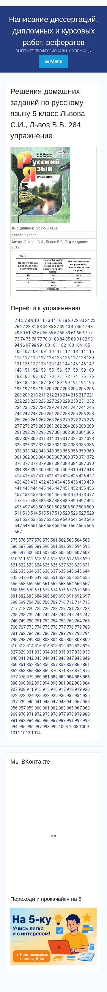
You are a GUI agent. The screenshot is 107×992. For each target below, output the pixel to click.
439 (90, 482)
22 (76, 320)
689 (54, 596)
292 (26, 432)
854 (38, 664)
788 (54, 633)
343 (42, 451)
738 (22, 614)
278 (26, 426)
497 (26, 507)
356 (74, 451)
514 (34, 513)
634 (30, 571)
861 (86, 664)
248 (34, 413)
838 (78, 652)
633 (22, 571)
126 (66, 357)
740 (38, 614)
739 (30, 614)
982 (22, 720)
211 (42, 395)
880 (38, 677)
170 (50, 376)
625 (46, 565)
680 (86, 590)
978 (70, 714)
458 (26, 494)
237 (34, 407)
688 (46, 596)
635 (38, 571)
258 (90, 413)
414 (18, 475)
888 (14, 683)
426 (82, 475)
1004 (63, 726)
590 (46, 546)
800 (38, 639)
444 (34, 488)
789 (62, 633)
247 (26, 413)
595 (86, 546)
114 (82, 351)
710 (62, 602)
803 (46, 639)
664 (70, 583)
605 (62, 552)
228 (58, 401)
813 (22, 645)
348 (50, 451)
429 (26, 482)
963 (62, 708)
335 (82, 444)
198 (34, 388)
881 (46, 677)
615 (54, 558)
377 (26, 463)
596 (14, 552)
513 (26, 513)
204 (74, 388)
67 (84, 332)
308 (26, 438)
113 (74, 351)
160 (90, 370)
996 (30, 726)
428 (18, 482)
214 (66, 395)
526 (74, 513)
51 (28, 332)
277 (18, 426)
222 (18, 401)
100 (46, 345)
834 (46, 652)
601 (38, 552)
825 (86, 645)
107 (26, 351)
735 (14, 614)
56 (50, 332)
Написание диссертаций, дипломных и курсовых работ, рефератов (53, 31)
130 (90, 357)
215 (74, 395)
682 (22, 596)
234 (18, 407)
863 (22, 670)
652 (62, 577)
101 (54, 345)
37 (56, 326)
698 (14, 602)
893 (38, 683)
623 (30, 565)
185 (26, 382)
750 (30, 621)
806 (70, 639)
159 (82, 370)
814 (30, 645)
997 (38, 726)
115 (90, 351)
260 (26, 420)
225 (34, 401)
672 (46, 590)
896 (54, 683)
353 (58, 451)
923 (22, 695)
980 (86, 714)
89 (73, 339)
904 (86, 683)
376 (18, 463)
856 (46, 664)
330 (50, 444)
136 (26, 364)
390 (90, 463)
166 (34, 376)
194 (82, 382)
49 (17, 332)
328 (42, 444)
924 (30, 695)
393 (26, 469)
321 (74, 438)
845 (54, 658)
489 (66, 500)
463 (42, 494)
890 (22, 683)
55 (45, 332)
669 (22, 590)
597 (22, 552)
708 (46, 602)
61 (73, 332)
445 (42, 488)
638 (62, 571)
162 (18, 376)
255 (74, 413)
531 (18, 519)
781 (14, 633)
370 (74, 457)
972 (38, 714)
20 (70, 320)
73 (17, 339)
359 (82, 451)
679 (78, 590)
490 (74, 500)
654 (78, 577)
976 (54, 714)
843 (38, 658)
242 (74, 407)
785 (38, 633)
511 (18, 513)
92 (84, 339)
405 (58, 469)
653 (70, 577)
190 (66, 382)
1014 (36, 733)
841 (22, 658)
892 (30, 683)
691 (70, 596)
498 (34, 507)
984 (30, 720)
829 (22, 652)
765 (86, 621)
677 (70, 590)
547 (18, 525)
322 (82, 438)
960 (38, 708)
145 (74, 364)
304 (82, 432)
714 (78, 602)
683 (30, 596)
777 (62, 627)
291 (18, 432)
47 (84, 326)
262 (42, 420)
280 (42, 426)
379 (42, 463)
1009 (84, 726)
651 (54, 577)
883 (62, 677)
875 (86, 670)
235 (26, 407)
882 (54, 677)
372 (90, 457)
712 (70, 602)
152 (34, 370)
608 (86, 552)
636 (46, 571)
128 (82, 357)
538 (50, 519)
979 (78, 714)
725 (38, 608)
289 (90, 426)
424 (66, 475)
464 (50, 494)
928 (46, 695)
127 (74, 357)
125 (58, 357)
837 (70, 652)
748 (14, 621)
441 (18, 488)
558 (50, 525)
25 (93, 320)
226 (42, 401)
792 (70, 633)
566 (90, 525)
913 (38, 689)
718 (22, 608)
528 (90, 513)
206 (90, 388)
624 (38, 565)
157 (66, 370)
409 (66, 469)
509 (90, 507)
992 (78, 720)
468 (66, 494)
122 (42, 357)
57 (56, 332)
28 (28, 326)
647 (22, 577)
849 (86, 658)
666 (78, 583)
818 (54, 645)
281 (50, 426)
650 (46, 577)
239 (50, 407)
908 (22, 689)
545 (90, 519)
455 (82, 488)
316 (58, 438)
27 (22, 326)
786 (46, 633)
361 (18, 457)
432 (42, 482)
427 (90, 475)
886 (86, 677)
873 (70, 670)
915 (46, 689)
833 (38, 652)
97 (28, 345)
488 (58, 500)
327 (34, 444)
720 (30, 608)
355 (66, 451)
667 (86, 583)
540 (66, 519)
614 (46, 558)
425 (74, 475)
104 (78, 345)
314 (50, 438)
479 (26, 500)
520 (66, 513)
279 (34, 426)
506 (66, 507)
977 (62, 714)
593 (70, 546)
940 (30, 701)
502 (58, 507)
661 (46, 583)
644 (86, 571)
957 (22, 708)
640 (70, 571)
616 (62, 558)
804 (54, 639)
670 (30, 590)
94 (17, 345)
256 (82, 413)
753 (46, 621)
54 (39, 332)
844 (46, 658)
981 (14, 720)
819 (62, 645)
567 (18, 531)
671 (38, 590)
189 (58, 382)
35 (50, 326)
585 (86, 540)
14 (53, 320)
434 (58, 482)
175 (82, 376)
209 (26, 395)
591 (54, 546)
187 (42, 382)
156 (58, 370)
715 (86, 602)
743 (54, 614)
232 (90, 401)
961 (46, 708)
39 (62, 326)
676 (62, 590)
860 (78, 664)
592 (62, 546)
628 (70, 565)
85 (67, 339)
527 (82, 513)
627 (62, 565)
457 (18, 494)
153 (42, 370)
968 (86, 708)
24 (87, 320)
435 (66, 482)
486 (42, 500)
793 (78, 633)
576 (22, 540)
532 (26, 519)
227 (50, 401)
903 (78, 683)
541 (74, 519)
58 (62, 332)
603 (54, 552)
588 (30, 546)
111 (58, 351)
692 (78, 596)
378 (34, 463)
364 (42, 457)
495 (18, 507)
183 (18, 382)
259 (18, 420)
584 (78, 540)
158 (74, 370)
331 (58, 444)
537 (42, 519)
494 (90, 500)
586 (14, 546)
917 (62, 689)
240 (58, 407)
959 (30, 708)
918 (70, 689)
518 (58, 513)
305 (90, 432)
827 (14, 652)
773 (30, 627)
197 (26, 388)
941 (38, 701)
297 (50, 432)
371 (82, 457)
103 (70, 345)
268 (58, 420)
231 (82, 401)
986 (46, 720)
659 (30, 583)
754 (54, 621)
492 (82, 500)
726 (46, 608)
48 (90, 326)
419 (42, 475)
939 (22, 701)
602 (46, 552)
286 (74, 426)
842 (30, 658)
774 (38, 627)
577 (30, 540)
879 (30, 677)
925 (38, 695)
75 (28, 339)
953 (86, 701)
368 (66, 457)
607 (78, 552)
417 (34, 475)
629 (78, 565)
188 (50, 382)
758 (62, 621)
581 (54, 540)
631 (86, 565)
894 (46, 683)
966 (70, 708)
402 (50, 469)
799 (30, 639)
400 (42, 469)
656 (14, 583)
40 (67, 326)
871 (62, 670)
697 (86, 596)
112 (66, 351)
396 (34, 469)
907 (14, 689)
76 (34, 339)
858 (62, 664)
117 (26, 357)
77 (39, 339)
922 (14, 695)
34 (45, 326)
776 (54, 627)
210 (34, 395)
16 (59, 320)
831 (30, 652)
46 (79, 326)
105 (86, 345)
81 (50, 339)
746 (78, 614)
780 (86, 627)
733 (86, 608)
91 (79, 339)
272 (74, 420)
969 (14, 714)
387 (82, 463)
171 (58, 376)
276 (90, 420)
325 (18, 444)
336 (90, 444)
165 (26, 376)
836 (62, 652)
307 (18, 438)
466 (58, 494)
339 (26, 451)
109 (42, 351)
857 (54, 664)
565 (82, 525)
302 (66, 432)
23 (81, 320)
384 (74, 463)
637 (54, 571)
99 (39, 345)
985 (38, 720)
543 (82, 519)
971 (30, 714)
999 (54, 726)
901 (62, 683)
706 (38, 602)
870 (54, 670)
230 (74, 401)
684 (38, 596)
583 (70, 540)
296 (42, 432)
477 (90, 494)
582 (62, 540)
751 (38, 621)
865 (30, 670)
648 (30, 577)
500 (42, 507)
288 (82, 426)
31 (34, 326)
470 (74, 494)
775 (46, 627)
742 (46, 614)
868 (38, 670)
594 (78, 546)
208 (18, 395)
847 (70, 658)
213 (58, 395)
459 (34, 494)
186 (34, 382)
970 (22, 714)
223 (26, 401)
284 (66, 426)
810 (14, 645)
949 (70, 701)
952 (78, 701)
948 (62, 701)
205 (82, 388)
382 (58, 463)
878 (22, 677)
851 (22, 664)
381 (50, 463)
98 (34, 345)
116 (18, 357)
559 (58, 525)
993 (86, 720)
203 (66, 388)
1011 (15, 733)
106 (18, 351)
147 (90, 364)
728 (54, 608)
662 (54, 583)
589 (38, 546)
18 (64, 320)
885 (78, 677)
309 (34, 438)
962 (54, 708)
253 (66, 413)
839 (86, 652)
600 (30, 552)
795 (14, 639)
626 (54, 565)
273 (82, 420)
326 (26, 444)
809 (86, 639)
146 (82, 364)
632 (14, 571)
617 (70, 558)
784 (30, 633)
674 (54, 590)
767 (22, 627)
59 (67, 332)
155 (50, 370)
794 (86, 633)
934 (78, 695)
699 (22, 602)
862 (14, 670)
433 (50, 482)
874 (78, 670)
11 (42, 320)
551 (34, 525)
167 (42, 376)
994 (14, 726)
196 (18, 388)
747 (86, 614)
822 (78, 645)
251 (50, 413)
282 (58, 426)
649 (38, 577)
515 (42, 513)
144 (66, 364)
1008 (73, 726)
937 (14, 701)
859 (70, 664)
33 (39, 326)
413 (90, 469)
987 (54, 720)
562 (74, 525)
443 (26, 488)
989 (62, 720)
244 (82, 407)
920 (86, 689)
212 (50, 395)
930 (62, 695)
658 (22, 583)
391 (18, 469)
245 (90, 407)
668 (14, 590)
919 (78, 689)
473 (82, 494)
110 (50, 351)
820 (70, 645)
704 (30, 602)
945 (46, 701)
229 (66, 401)
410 (74, 469)
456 (90, 488)
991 (70, 720)
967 (78, 708)
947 (54, 701)
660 (38, 583)
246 (18, 413)
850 (14, 664)
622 (22, 565)
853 (30, 664)
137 (34, 364)
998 (46, 726)
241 (66, 407)
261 (34, 420)
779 (78, 627)
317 (66, 438)
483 (34, 500)
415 (26, 475)
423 (58, 475)
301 (58, 432)
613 (38, 558)
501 (50, 507)
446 (50, 488)
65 (79, 332)
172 (66, 376)
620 (86, 558)
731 (70, 608)
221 (90, 395)
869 (46, 670)
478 (18, 500)
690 (62, 596)
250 (42, 413)
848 (78, 658)
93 (90, 339)
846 (62, 658)
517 (50, 513)
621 (14, 565)
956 (14, 708)
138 (42, 364)
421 (50, 475)
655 (86, 577)
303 (74, 432)
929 (54, 695)
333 (74, 444)
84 (62, 339)
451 (66, 488)
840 (14, 658)
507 (74, 507)
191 (74, 382)
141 (58, 364)
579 (46, 540)
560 (66, 525)
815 (38, 645)
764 (78, 621)
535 (34, 519)
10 (36, 320)
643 (78, 571)
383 (66, 463)
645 (14, 577)
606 (70, 552)
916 (54, 689)
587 (22, 546)
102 (62, 345)
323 (90, 438)
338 (18, 451)
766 (14, 627)
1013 (25, 733)
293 (34, 432)
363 (34, 457)
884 (70, 677)
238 (42, 407)
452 (74, 488)
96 (22, 345)
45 (73, 326)
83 (56, 339)
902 (70, 683)
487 (50, 500)
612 (30, 558)
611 (22, 558)
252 (58, 413)
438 (82, 482)
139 (50, 364)
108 (34, 351)
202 (58, 388)
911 (30, 689)
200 (50, 388)
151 (26, 370)
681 (14, 596)
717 (14, 608)
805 (62, 639)
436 (74, 482)
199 (42, 388)
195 (90, 382)
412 (82, 469)
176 (90, 376)
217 (82, 395)
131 (18, 364)
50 (22, 332)
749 (22, 621)
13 (47, 320)
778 (70, 627)
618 (78, 558)
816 (46, 645)
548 (26, 525)
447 (58, 488)
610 (14, 558)
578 (38, 540)
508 (82, 507)
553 (42, 525)
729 (62, 608)
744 (62, 614)
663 (62, 583)
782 (22, 633)
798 (22, 639)
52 (34, 332)
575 (14, 540)
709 (54, 602)
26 (17, 326)
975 (46, 714)
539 (58, 519)
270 (66, 420)
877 (14, 677)
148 (18, 370)
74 (22, 339)
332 (66, 444)
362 (26, 457)
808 (78, 639)
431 (34, 482)
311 (42, 438)
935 (86, 695)
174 (74, 376)
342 (34, 451)
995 (22, 726)
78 (45, 339)
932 (70, 695)
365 (50, 457)
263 (50, 420)
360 (90, 451)
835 (54, 652)
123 (50, 357)
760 (70, 621)
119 (34, 357)
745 (70, 614)
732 (78, 608)
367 (58, 457)
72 (90, 332)
